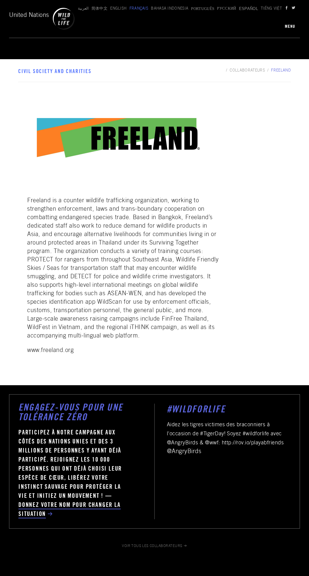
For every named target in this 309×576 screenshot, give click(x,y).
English (118, 9)
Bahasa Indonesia (169, 9)
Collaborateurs (247, 71)
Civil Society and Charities (54, 72)
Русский (226, 9)
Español (248, 8)
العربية (83, 9)
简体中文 (99, 9)
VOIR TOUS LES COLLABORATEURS (152, 546)
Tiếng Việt (271, 9)
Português (202, 8)
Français (138, 9)
